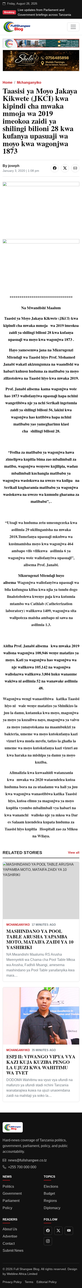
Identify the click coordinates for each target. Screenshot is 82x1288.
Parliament (11, 1201)
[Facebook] (48, 1231)
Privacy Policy (12, 1282)
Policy (7, 1208)
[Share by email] (75, 168)
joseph (13, 166)
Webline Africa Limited (22, 1274)
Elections (51, 1186)
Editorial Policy (47, 1282)
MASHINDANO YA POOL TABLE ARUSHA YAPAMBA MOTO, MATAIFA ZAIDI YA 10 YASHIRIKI (39, 939)
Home (7, 82)
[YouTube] (69, 1231)
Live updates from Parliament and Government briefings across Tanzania (44, 12)
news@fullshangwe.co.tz (27, 1160)
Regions (50, 1201)
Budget (49, 1193)
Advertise (10, 1236)
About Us (10, 1229)
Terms (29, 1282)
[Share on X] (65, 168)
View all (73, 852)
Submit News (13, 1250)
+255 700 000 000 (22, 1167)
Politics (8, 1186)
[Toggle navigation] (73, 27)
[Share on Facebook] (55, 168)
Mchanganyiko (29, 82)
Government (12, 1193)
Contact (9, 1243)
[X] (58, 1231)
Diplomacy (52, 1208)
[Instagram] (48, 1241)
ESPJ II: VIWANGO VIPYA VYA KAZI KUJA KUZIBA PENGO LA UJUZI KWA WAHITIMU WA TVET (40, 1064)
